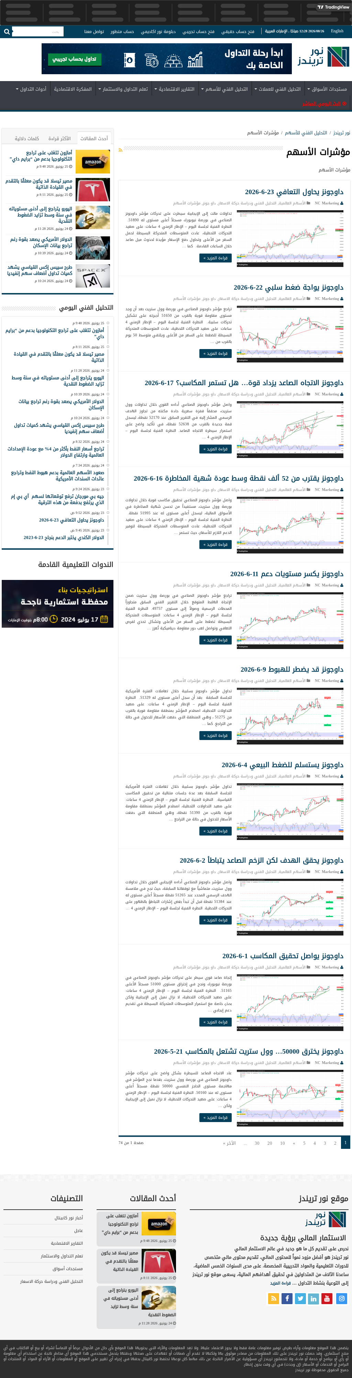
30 (257, 1143)
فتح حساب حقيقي (237, 31)
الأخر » (229, 1143)
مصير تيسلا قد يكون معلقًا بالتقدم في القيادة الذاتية (39, 184)
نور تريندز (341, 132)
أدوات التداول (33, 89)
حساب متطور (122, 31)
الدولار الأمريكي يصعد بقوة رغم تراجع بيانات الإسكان (41, 242)
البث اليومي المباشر (321, 103)
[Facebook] (32, 42)
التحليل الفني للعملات (280, 89)
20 (269, 1143)
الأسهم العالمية (292, 203)
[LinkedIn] (19, 42)
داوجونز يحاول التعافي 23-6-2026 (294, 191)
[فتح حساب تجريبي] (167, 60)
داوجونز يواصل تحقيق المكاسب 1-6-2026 (282, 955)
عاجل (78, 1230)
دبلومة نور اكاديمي (158, 31)
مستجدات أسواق (68, 1269)
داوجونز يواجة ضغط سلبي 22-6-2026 (288, 287)
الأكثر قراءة (59, 138)
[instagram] (5, 42)
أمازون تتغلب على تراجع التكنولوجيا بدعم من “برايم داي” (41, 155)
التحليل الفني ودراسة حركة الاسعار (247, 203)
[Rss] (38, 42)
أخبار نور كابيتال (69, 1218)
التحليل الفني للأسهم (227, 89)
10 (282, 1143)
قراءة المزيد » (216, 258)
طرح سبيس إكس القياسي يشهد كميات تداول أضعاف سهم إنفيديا (39, 270)
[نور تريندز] (323, 61)
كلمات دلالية (27, 138)
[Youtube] (12, 42)
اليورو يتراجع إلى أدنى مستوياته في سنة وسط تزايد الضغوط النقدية (40, 214)
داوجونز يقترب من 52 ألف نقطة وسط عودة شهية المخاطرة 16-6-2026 (238, 478)
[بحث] (7, 31)
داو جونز (209, 203)
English (337, 31)
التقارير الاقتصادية (177, 89)
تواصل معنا (94, 31)
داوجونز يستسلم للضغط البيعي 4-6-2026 (282, 764)
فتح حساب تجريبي (198, 31)
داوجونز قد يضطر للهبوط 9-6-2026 (292, 669)
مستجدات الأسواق (329, 89)
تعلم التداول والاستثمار (125, 89)
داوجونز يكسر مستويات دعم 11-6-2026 (286, 573)
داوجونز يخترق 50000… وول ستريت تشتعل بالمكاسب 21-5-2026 (248, 1051)
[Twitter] (26, 42)
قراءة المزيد (280, 1283)
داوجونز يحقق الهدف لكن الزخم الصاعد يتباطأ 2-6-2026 (261, 860)
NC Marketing (327, 203)
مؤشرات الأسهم (186, 203)
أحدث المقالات (94, 138)
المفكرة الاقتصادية (73, 89)
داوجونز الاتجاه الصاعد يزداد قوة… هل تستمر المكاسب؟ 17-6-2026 (244, 382)
